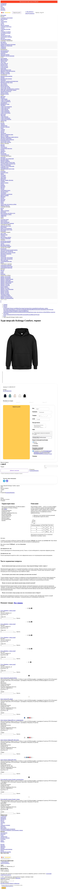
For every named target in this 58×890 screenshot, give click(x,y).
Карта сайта (3, 827)
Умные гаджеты (4, 92)
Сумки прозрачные (5, 111)
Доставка (3, 8)
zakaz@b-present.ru (29, 13)
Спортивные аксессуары (6, 266)
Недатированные (5, 50)
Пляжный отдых (5, 167)
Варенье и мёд (4, 234)
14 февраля (3, 47)
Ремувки (3, 146)
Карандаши (3, 68)
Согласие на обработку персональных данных (12, 830)
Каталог (5, 305)
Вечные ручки (4, 64)
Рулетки (2, 149)
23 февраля (3, 48)
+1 (33, 717)
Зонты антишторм (5, 222)
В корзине (34, 470)
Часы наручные (4, 260)
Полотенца (3, 212)
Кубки (2, 272)
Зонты (2, 840)
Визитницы (3, 255)
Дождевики (3, 192)
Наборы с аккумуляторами (7, 289)
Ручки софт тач (4, 63)
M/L (8, 391)
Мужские (29, 314)
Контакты (3, 10)
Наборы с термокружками (7, 279)
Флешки (3, 77)
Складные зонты (5, 219)
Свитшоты (3, 176)
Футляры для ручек (5, 73)
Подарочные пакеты (5, 242)
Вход (2, 883)
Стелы (2, 271)
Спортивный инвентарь (6, 267)
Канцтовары (4, 227)
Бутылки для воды (5, 127)
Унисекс (15, 314)
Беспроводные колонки (6, 78)
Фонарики (3, 157)
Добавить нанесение (14, 470)
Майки (2, 173)
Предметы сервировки (6, 138)
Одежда (5, 307)
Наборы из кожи (4, 290)
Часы (2, 209)
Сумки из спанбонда (6, 101)
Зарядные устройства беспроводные (9, 81)
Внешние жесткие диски (7, 82)
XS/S (10, 391)
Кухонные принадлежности (7, 139)
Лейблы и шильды (5, 205)
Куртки (2, 184)
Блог (2, 6)
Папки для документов (6, 228)
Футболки (3, 171)
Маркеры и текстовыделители (8, 71)
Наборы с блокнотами (6, 283)
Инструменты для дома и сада (8, 213)
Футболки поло (4, 172)
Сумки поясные (4, 109)
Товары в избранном (14, 883)
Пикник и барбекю (5, 161)
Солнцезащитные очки (6, 261)
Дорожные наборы (5, 294)
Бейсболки (3, 179)
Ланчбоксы (3, 133)
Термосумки (4, 120)
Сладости (3, 236)
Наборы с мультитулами (6, 297)
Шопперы (3, 96)
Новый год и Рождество (6, 45)
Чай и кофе (3, 233)
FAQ (2, 824)
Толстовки (3, 175)
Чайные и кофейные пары (7, 134)
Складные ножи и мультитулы (8, 163)
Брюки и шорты (4, 182)
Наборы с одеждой (5, 285)
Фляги (2, 128)
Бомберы (3, 185)
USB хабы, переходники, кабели (8, 90)
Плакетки (3, 274)
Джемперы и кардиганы (6, 194)
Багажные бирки (5, 159)
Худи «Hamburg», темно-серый (8, 610)
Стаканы (3, 129)
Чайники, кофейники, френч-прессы (9, 137)
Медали (2, 270)
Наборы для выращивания (7, 298)
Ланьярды (3, 151)
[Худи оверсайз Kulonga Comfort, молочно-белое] (19, 396)
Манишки (3, 196)
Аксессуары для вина (6, 142)
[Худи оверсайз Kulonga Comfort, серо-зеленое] (10, 396)
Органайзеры (4, 102)
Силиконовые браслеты (6, 148)
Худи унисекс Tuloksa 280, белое (8, 759)
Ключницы (3, 256)
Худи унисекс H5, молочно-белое (9, 677)
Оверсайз (19, 314)
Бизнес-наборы (4, 286)
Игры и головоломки (6, 165)
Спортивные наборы (6, 295)
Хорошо (3, 887)
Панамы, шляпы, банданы (7, 180)
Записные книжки (5, 54)
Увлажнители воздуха (6, 91)
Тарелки (3, 130)
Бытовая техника (5, 94)
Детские (37, 314)
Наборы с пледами (5, 284)
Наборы (2, 841)
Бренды (2, 820)
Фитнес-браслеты (5, 86)
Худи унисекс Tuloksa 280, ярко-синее (10, 739)
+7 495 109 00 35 (29, 11)
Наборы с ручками (5, 72)
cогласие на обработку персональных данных (42, 452)
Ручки (2, 835)
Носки (2, 201)
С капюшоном (9, 314)
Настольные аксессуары (6, 229)
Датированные (4, 52)
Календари (3, 231)
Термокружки (4, 125)
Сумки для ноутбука (5, 113)
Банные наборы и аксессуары (8, 162)
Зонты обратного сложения (7, 223)
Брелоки (3, 144)
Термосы (3, 124)
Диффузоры (3, 215)
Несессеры (3, 114)
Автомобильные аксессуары (7, 168)
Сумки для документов (6, 106)
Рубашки (3, 181)
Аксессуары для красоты (7, 258)
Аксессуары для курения (7, 257)
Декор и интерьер (5, 210)
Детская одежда (4, 191)
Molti (6, 509)
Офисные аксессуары (6, 225)
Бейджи (2, 152)
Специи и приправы (5, 238)
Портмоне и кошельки (6, 253)
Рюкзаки (3, 97)
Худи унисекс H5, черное (7, 699)
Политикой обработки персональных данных (43, 453)
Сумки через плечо (5, 107)
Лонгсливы (3, 177)
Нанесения (3, 817)
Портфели (3, 105)
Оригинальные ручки (6, 69)
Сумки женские (4, 116)
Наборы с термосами (6, 280)
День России (4, 43)
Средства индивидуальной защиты (9, 250)
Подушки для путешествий (7, 158)
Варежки (3, 200)
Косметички (3, 248)
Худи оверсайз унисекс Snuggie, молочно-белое (12, 779)
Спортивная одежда (5, 190)
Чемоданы (3, 115)
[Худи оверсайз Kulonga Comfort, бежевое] (15, 396)
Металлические (4, 59)
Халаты (2, 189)
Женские (33, 314)
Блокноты (3, 53)
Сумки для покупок (5, 100)
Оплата (2, 7)
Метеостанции (4, 85)
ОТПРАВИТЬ (35, 445)
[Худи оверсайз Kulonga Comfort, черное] (24, 396)
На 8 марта (3, 42)
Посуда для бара (4, 135)
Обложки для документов (7, 251)
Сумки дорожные (5, 110)
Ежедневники (4, 832)
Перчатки (3, 199)
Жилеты (3, 187)
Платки (2, 198)
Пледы (2, 208)
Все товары (18, 603)
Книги (2, 262)
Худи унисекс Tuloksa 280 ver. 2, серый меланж (12, 720)
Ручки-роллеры (4, 67)
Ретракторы (3, 153)
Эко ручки (3, 62)
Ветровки (3, 186)
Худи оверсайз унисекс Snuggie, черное (10, 799)
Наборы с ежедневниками (7, 281)
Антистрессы (4, 147)
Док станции (4, 83)
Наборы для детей (5, 288)
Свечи (2, 217)
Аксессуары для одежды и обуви (8, 204)
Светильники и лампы (6, 214)
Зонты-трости (4, 220)
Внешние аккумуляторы (6, 76)
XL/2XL (5, 391)
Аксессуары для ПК (5, 87)
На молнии (24, 314)
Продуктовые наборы (6, 237)
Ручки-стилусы (4, 66)
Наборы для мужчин (5, 276)
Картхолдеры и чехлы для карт (8, 252)
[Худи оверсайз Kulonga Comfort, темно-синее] (5, 396)
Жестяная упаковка (5, 244)
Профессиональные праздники (8, 44)
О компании (4, 3)
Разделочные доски (5, 140)
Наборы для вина (5, 291)
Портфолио (3, 4)
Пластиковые (4, 58)
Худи (4, 314)
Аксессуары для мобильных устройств (10, 88)
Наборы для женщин (6, 277)
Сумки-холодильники (6, 119)
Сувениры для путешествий (7, 166)
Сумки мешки (4, 99)
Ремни (2, 203)
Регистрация (6, 883)
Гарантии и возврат (5, 825)
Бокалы (2, 132)
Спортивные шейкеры (6, 265)
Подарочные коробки (6, 241)
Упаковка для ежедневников (7, 55)
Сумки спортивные (5, 118)
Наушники (3, 80)
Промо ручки (4, 61)
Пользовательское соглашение (8, 829)
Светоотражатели (5, 154)
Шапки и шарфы (5, 195)
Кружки (2, 123)
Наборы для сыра (5, 293)
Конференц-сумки (5, 104)
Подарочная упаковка (6, 246)
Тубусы (2, 243)
